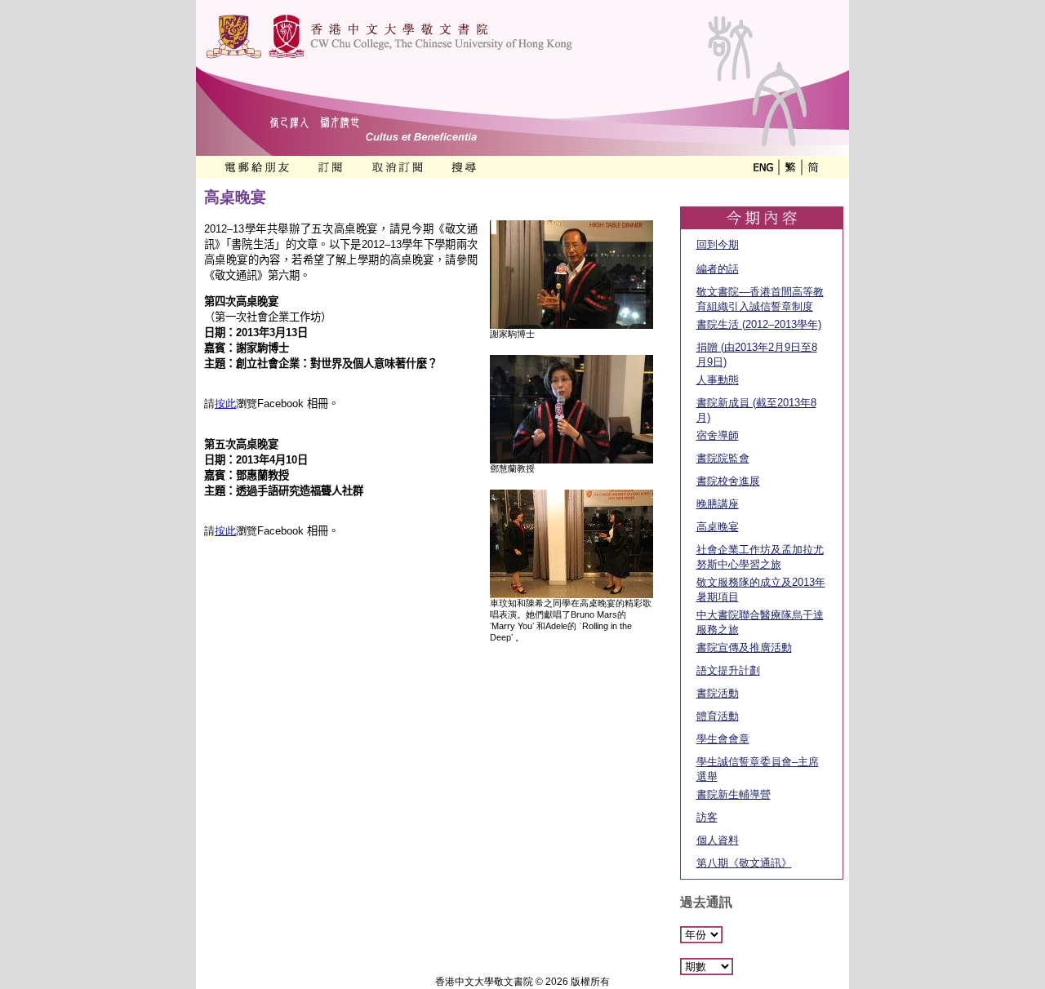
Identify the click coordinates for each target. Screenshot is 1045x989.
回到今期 (717, 244)
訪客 (707, 817)
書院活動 (717, 693)
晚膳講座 (717, 504)
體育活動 (717, 716)
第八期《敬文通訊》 (744, 863)
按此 (225, 403)
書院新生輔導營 (733, 794)
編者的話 (717, 269)
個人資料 (717, 840)
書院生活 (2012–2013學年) (758, 324)
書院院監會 (722, 458)
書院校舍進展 (728, 481)
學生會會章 (722, 739)
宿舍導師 (717, 435)
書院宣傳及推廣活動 (744, 647)
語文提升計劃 (728, 670)
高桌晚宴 (717, 527)
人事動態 (717, 380)
